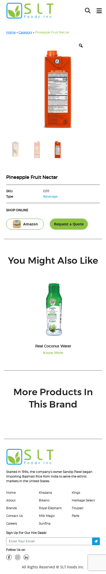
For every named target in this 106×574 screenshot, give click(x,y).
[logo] (30, 456)
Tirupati (77, 508)
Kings (76, 492)
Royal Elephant (50, 508)
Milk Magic (47, 515)
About (11, 500)
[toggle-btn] (99, 11)
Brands (11, 508)
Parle (75, 515)
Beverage (50, 196)
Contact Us (14, 515)
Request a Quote (69, 224)
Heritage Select (83, 500)
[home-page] (30, 10)
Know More (53, 353)
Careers (11, 523)
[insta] (18, 557)
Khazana (45, 492)
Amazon (30, 224)
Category (25, 32)
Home (11, 32)
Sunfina (44, 523)
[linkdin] (26, 557)
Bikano (44, 500)
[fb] (9, 557)
